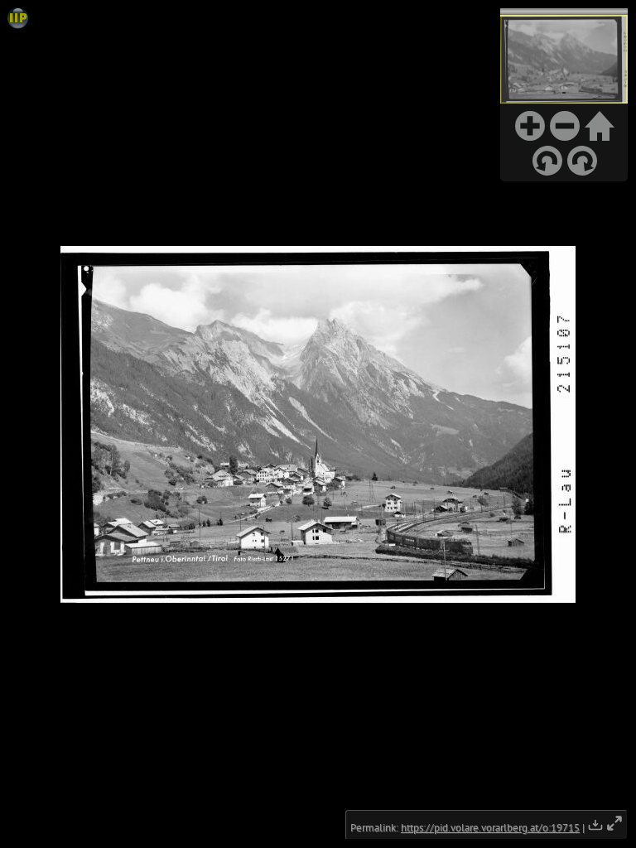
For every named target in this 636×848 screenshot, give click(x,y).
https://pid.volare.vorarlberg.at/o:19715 (490, 828)
